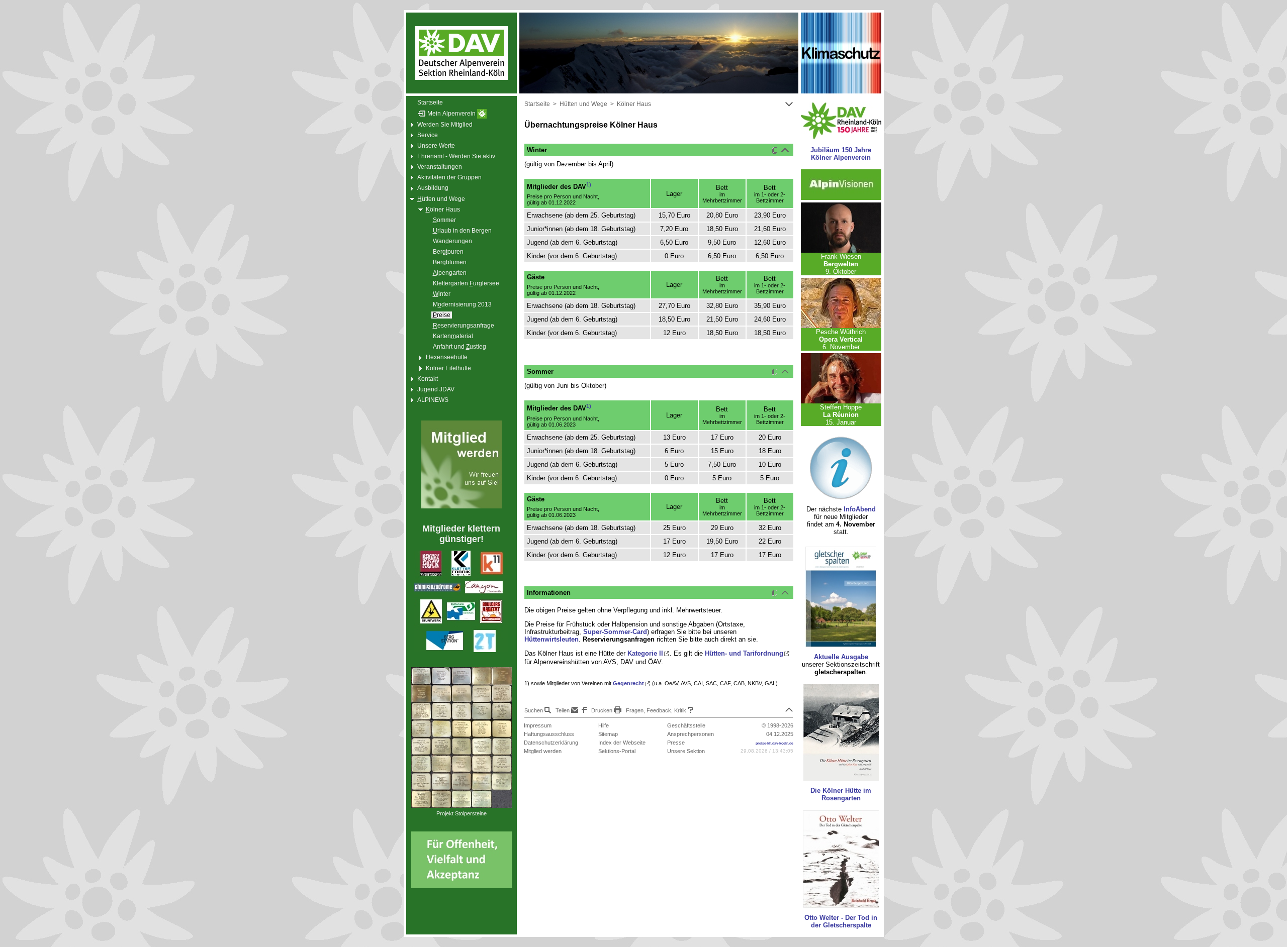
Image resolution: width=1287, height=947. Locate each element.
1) (588, 184)
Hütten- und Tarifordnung (744, 653)
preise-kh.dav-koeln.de (774, 743)
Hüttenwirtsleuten (551, 639)
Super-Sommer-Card (615, 632)
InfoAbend (860, 509)
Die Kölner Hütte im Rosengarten (840, 794)
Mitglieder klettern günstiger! (461, 533)
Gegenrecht (628, 683)
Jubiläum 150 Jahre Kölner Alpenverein (840, 153)
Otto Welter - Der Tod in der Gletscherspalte (840, 921)
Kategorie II (645, 653)
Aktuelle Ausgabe (841, 657)
